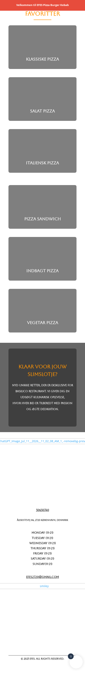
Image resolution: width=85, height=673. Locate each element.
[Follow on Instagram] (51, 645)
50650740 (42, 510)
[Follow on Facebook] (30, 645)
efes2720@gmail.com (42, 577)
